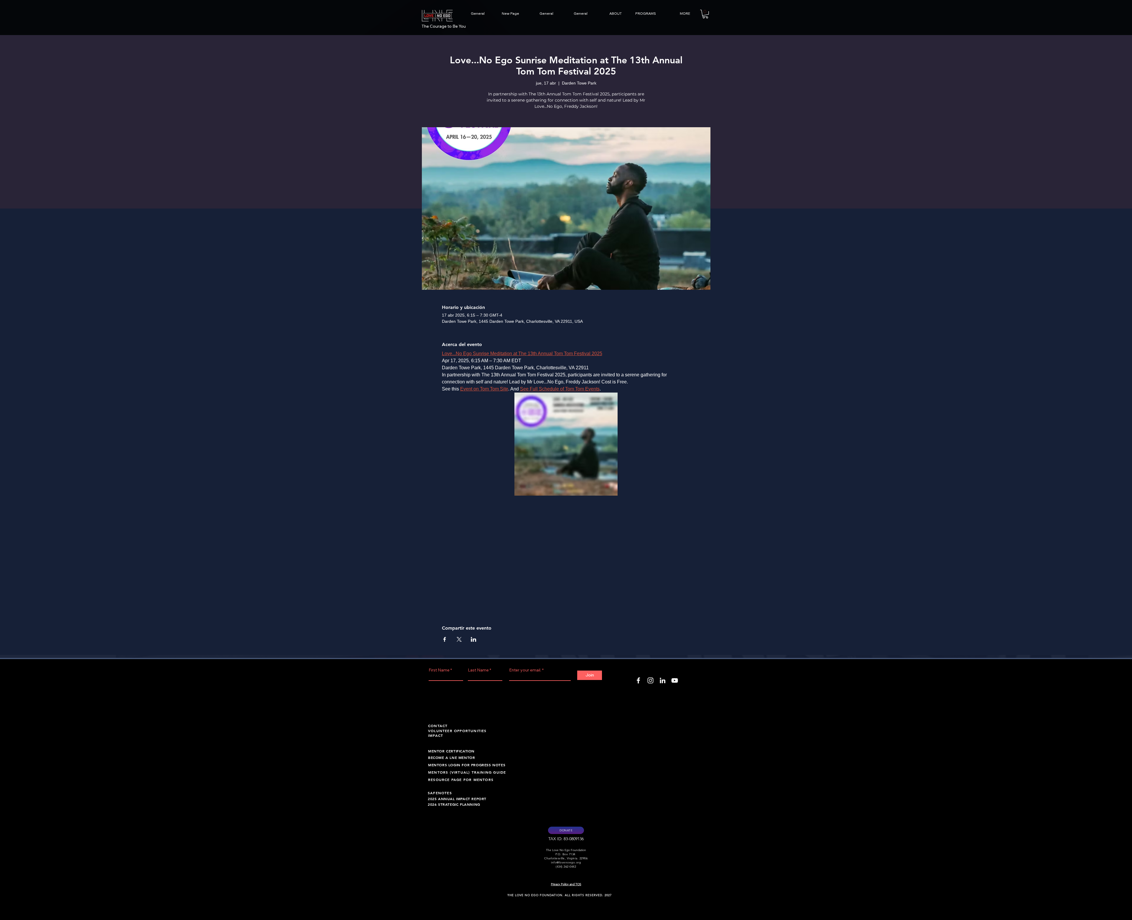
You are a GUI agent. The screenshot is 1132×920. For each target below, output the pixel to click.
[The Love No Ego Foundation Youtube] (675, 680)
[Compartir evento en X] (459, 639)
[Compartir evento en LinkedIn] (473, 639)
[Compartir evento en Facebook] (444, 639)
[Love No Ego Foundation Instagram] (650, 680)
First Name (439, 670)
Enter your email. (525, 670)
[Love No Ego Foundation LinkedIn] (663, 680)
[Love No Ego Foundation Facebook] (638, 680)
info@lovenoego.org (566, 862)
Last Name (478, 670)
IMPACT (435, 735)
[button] (607, 13)
